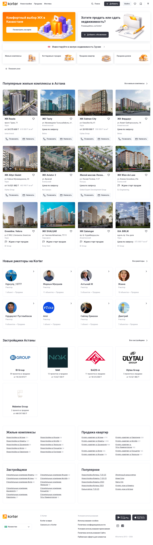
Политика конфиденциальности (92, 525)
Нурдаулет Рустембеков (18, 316)
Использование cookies (88, 521)
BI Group (8, 246)
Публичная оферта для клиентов (92, 537)
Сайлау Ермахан (89, 316)
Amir (45, 316)
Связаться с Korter (48, 525)
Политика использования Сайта (92, 533)
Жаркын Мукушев (52, 284)
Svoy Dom (46, 246)
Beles (44, 133)
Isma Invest (9, 133)
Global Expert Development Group (93, 190)
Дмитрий (123, 316)
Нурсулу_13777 (13, 284)
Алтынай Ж (87, 284)
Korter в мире (46, 521)
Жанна (121, 284)
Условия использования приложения (94, 529)
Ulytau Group (85, 133)
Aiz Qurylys (46, 190)
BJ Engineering (123, 190)
